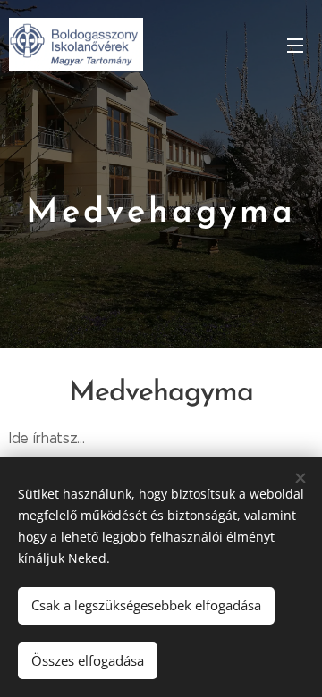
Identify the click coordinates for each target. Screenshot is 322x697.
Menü (295, 45)
